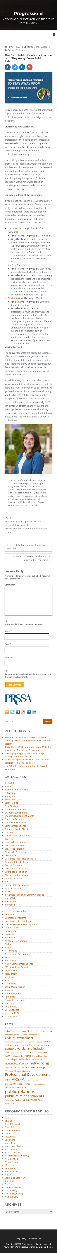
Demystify (10, 839)
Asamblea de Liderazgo (16, 789)
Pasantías (9, 934)
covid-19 (47, 1042)
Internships (10, 901)
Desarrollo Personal (14, 845)
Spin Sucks (10, 1181)
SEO (7, 980)
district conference (14, 1045)
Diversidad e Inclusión (16, 868)
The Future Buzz (13, 1187)
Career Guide (11, 803)
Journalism (10, 905)
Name (8, 631)
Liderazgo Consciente (15, 918)
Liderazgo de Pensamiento (18, 921)
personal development (16, 525)
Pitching (9, 944)
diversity (9, 1049)
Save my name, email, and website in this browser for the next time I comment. (28, 675)
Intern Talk (10, 898)
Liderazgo (9, 914)
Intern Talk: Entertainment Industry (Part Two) (26, 546)
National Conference (17, 1063)
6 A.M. (8, 1117)
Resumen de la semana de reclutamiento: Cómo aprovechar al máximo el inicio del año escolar (27, 740)
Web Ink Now (11, 1196)
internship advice (39, 1056)
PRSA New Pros (12, 1171)
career (33, 1030)
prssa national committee (16, 1088)
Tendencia (10, 997)
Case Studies (11, 806)
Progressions (28, 1244)
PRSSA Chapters (32, 1080)
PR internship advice (22, 1071)
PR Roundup (11, 951)
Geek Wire (10, 1139)
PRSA (7, 957)
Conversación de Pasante (17, 835)
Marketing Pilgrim (14, 1146)
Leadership (10, 908)
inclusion (16, 1056)
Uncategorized (12, 1010)
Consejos (9, 832)
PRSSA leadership (38, 1084)
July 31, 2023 (14, 46)
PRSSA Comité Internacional (19, 964)
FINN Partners (42, 1052)
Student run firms (14, 993)
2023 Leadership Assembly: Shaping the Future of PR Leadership (29, 558)
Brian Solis (10, 1127)
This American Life (17, 228)
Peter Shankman (13, 1152)
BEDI (15, 1031)
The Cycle (9, 1184)
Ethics (8, 881)
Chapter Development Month (19, 816)
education (10, 522)
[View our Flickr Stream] (34, 711)
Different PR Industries (16, 862)
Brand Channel (12, 1124)
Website (8, 657)
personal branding (13, 1067)
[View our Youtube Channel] (23, 711)
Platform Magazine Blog (17, 1155)
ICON (7, 891)
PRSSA (18, 1079)
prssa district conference (17, 1084)
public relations (40, 529)
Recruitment (11, 974)
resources (10, 532)
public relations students (24, 1096)
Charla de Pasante (14, 819)
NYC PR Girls (11, 1149)
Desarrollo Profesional (16, 852)
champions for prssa (31, 1035)
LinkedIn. (34, 505)
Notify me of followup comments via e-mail (24, 624)
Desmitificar (11, 855)
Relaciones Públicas (13, 1100)
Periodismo (10, 937)
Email (8, 644)
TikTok (40, 1100)
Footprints (10, 1136)
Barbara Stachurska (37, 46)
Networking (10, 931)
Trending (9, 1003)
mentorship (36, 1059)
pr (44, 1067)
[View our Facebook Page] (18, 711)
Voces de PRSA (12, 1013)
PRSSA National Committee (18, 967)
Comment (10, 584)
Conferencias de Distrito (17, 829)
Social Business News (15, 1177)
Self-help (20, 50)
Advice (11, 50)
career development (13, 1035)
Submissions (35, 1238)
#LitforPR (9, 783)
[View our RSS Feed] (7, 711)
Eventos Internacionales (17, 885)
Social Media (11, 983)
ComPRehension (13, 1130)
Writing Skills (11, 1016)
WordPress (20, 1246)
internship (26, 1056)
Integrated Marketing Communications (24, 895)
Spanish (9, 990)
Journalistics (11, 1143)
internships (11, 1059)
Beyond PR (10, 1120)
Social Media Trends (15, 987)
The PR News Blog (14, 1193)
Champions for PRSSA (16, 809)
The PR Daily (11, 1190)
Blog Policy (21, 1238)
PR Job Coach (11, 1162)
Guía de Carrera (13, 888)
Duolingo (12, 298)
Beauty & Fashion (13, 799)
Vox (9, 265)
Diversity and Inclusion (16, 875)
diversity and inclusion (30, 1048)
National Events (13, 927)
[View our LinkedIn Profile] (28, 711)
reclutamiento (12, 970)
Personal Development (16, 941)
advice (8, 1031)
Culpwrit (9, 1133)
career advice (45, 1031)
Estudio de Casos (13, 878)
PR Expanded (11, 1158)
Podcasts (9, 947)
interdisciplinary (24, 522)
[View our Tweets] (12, 711)
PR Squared (10, 1168)
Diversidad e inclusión (16, 872)
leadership (24, 1059)
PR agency (9, 1071)
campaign (23, 1031)
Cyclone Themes (46, 1246)
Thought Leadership (15, 1000)
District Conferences (15, 865)
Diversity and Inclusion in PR (17, 1052)
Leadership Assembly (15, 911)
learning (37, 522)
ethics (33, 1052)
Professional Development (18, 529)
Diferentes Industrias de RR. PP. (21, 859)
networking (39, 1063)
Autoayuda (10, 793)
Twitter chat (11, 1007)
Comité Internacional (15, 822)
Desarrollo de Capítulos (16, 842)
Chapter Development (16, 813)
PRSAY (8, 1174)
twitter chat (9, 1104)
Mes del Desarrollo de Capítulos (21, 924)
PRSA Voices (11, 960)
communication (35, 1042)
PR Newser (10, 1165)
